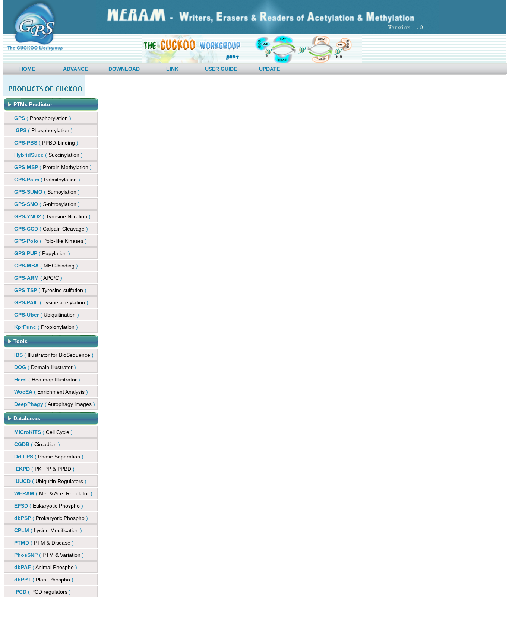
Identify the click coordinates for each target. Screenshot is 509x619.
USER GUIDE (221, 69)
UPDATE (269, 69)
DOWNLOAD (124, 69)
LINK (172, 69)
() (46, 143)
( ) (42, 118)
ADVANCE (75, 69)
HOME (27, 69)
